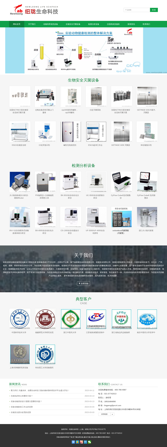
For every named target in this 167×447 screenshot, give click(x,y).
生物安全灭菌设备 (73, 24)
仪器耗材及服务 (113, 24)
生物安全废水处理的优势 (21, 412)
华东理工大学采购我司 (44, 368)
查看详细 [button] (84, 283)
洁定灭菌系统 (95, 110)
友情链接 (104, 414)
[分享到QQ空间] (77, 442)
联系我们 (146, 24)
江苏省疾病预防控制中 (95, 332)
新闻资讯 (131, 24)
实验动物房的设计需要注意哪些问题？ (26, 401)
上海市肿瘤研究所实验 (19, 368)
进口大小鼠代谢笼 (146, 230)
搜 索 (154, 10)
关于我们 (31, 24)
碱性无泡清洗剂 (69, 145)
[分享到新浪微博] (81, 442)
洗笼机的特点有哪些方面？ (22, 396)
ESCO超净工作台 (95, 145)
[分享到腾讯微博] (85, 442)
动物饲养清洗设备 (50, 24)
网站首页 (16, 24)
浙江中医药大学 (69, 332)
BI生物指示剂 (146, 145)
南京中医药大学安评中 (146, 332)
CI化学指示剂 (44, 145)
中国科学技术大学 (19, 332)
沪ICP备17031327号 (98, 429)
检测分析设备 (93, 24)
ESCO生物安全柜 (19, 145)
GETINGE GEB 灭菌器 (120, 145)
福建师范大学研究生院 (44, 332)
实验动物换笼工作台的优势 (22, 407)
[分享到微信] (89, 442)
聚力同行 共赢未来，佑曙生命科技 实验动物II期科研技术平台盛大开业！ (40, 390)
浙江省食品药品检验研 (121, 332)
